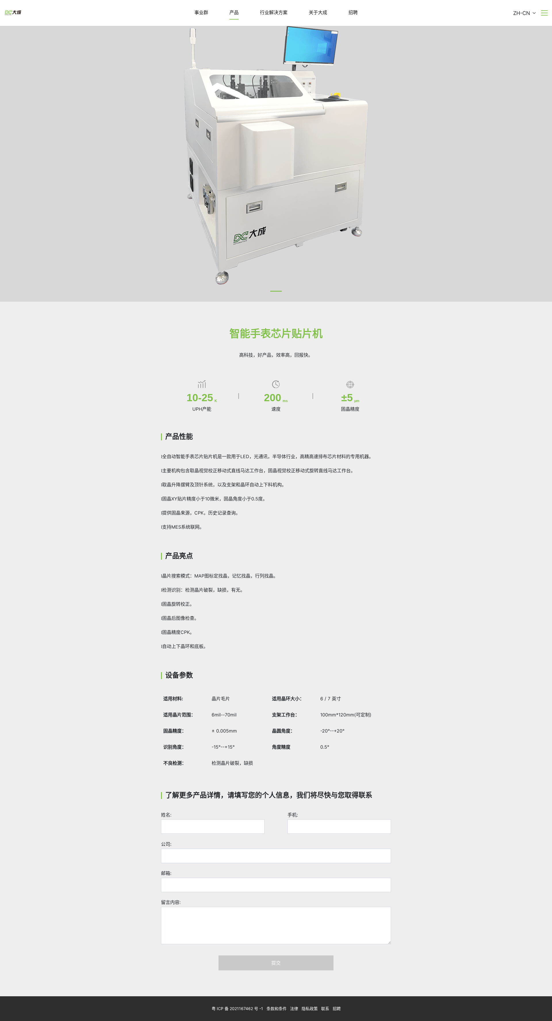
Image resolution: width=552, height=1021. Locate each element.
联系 (325, 1008)
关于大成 (318, 12)
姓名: (166, 815)
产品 (234, 12)
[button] (276, 291)
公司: (166, 844)
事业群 (201, 12)
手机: (293, 815)
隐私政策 (310, 1008)
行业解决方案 (274, 12)
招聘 (353, 12)
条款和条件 (277, 1008)
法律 (294, 1008)
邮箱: (166, 873)
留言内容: (171, 902)
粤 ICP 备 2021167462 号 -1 (237, 1008)
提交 (276, 963)
